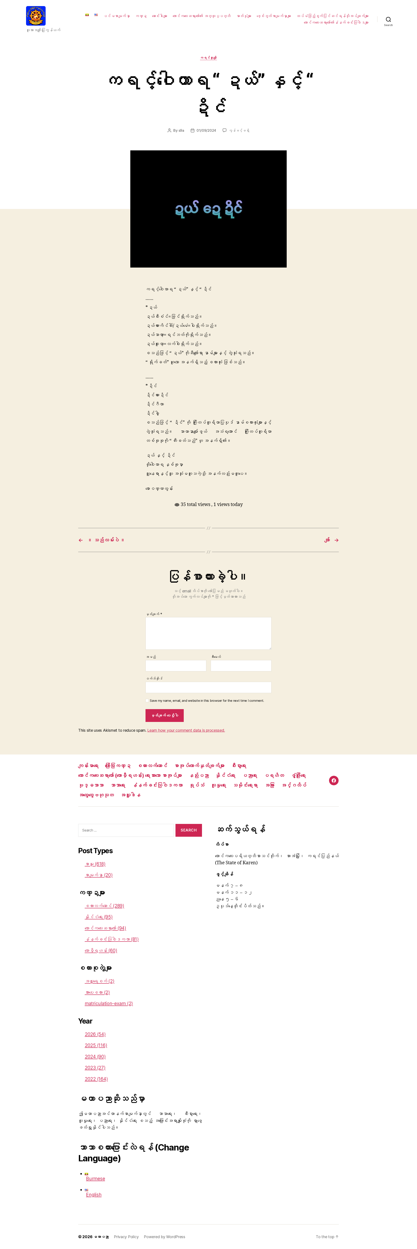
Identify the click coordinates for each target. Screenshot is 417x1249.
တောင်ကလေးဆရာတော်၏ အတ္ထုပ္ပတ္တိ (202, 16)
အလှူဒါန (130, 795)
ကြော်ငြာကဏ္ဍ (117, 766)
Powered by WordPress (164, 1236)
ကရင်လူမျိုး (208, 58)
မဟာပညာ (101, 1236)
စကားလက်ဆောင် (152, 766)
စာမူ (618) (95, 864)
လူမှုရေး (218, 785)
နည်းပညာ (198, 775)
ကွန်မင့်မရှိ (239, 130)
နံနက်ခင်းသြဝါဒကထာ (157, 785)
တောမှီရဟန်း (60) (101, 950)
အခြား (269, 785)
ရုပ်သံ (196, 785)
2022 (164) (96, 1079)
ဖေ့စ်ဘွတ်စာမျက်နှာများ (274, 16)
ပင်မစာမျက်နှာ (116, 16)
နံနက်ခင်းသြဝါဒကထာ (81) (112, 939)
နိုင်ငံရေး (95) (99, 917)
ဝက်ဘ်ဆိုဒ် (154, 678)
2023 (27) (95, 1067)
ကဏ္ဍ (141, 16)
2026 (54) (95, 1034)
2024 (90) (95, 1056)
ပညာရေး (249, 775)
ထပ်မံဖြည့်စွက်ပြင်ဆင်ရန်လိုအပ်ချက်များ (332, 16)
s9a (181, 130)
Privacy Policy (126, 1236)
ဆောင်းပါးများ (159, 16)
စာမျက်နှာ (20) (99, 875)
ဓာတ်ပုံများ (243, 16)
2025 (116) (96, 1045)
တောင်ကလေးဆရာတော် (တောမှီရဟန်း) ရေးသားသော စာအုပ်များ (130, 775)
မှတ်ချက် (154, 614)
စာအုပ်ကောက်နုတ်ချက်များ (199, 766)
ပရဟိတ (274, 775)
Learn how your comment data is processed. (186, 730)
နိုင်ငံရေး (225, 775)
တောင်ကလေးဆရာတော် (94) (105, 928)
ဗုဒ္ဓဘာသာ (91, 785)
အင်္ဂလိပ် (293, 785)
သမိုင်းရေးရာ (245, 785)
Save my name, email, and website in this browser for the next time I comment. (207, 701)
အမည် (151, 657)
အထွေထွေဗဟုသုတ (96, 795)
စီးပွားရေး (238, 766)
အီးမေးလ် (216, 657)
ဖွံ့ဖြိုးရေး (298, 775)
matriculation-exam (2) (109, 1003)
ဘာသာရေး (117, 785)
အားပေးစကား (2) (97, 992)
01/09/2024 (206, 130)
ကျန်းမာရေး (88, 766)
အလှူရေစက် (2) (99, 981)
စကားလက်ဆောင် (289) (104, 906)
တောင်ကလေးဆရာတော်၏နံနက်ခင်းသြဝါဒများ (336, 22)
